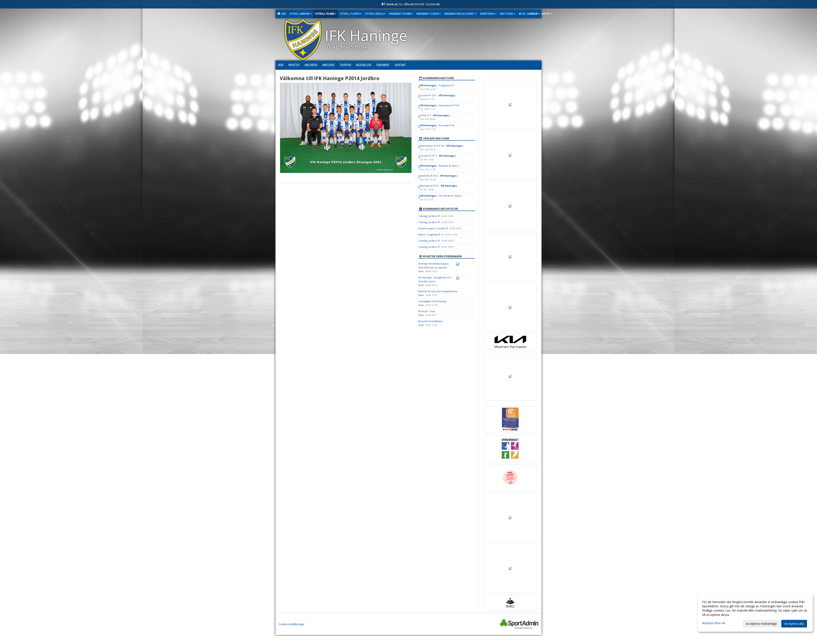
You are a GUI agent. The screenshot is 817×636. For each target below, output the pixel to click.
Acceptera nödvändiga (761, 624)
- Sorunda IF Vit (437, 125)
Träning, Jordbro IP (429, 216)
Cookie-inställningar (291, 624)
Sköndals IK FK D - (438, 185)
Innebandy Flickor (427, 13)
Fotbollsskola (374, 13)
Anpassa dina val (713, 623)
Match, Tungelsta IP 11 (431, 234)
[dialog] (755, 613)
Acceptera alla (794, 624)
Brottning (506, 13)
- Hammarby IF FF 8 (439, 105)
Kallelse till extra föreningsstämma (438, 291)
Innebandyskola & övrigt (459, 13)
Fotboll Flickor (349, 13)
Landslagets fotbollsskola (432, 301)
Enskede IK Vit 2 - (438, 175)
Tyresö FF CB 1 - (437, 95)
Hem (283, 13)
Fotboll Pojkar (324, 13)
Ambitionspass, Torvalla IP (433, 228)
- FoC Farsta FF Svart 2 (441, 195)
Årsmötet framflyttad (430, 321)
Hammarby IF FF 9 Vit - (441, 145)
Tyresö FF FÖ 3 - (438, 155)
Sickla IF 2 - (435, 115)
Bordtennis (487, 13)
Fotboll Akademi (299, 13)
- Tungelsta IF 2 (437, 85)
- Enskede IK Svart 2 (439, 165)
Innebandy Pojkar (400, 13)
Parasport (544, 13)
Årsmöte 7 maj (426, 311)
